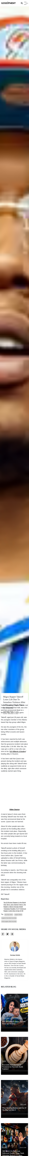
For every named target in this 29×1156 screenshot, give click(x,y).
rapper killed (18, 914)
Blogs (4, 1061)
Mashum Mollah (15, 955)
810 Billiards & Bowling (18, 751)
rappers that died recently (9, 918)
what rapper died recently (9, 921)
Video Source (14, 809)
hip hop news (8, 914)
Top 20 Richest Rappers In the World (15, 902)
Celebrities (6, 1018)
